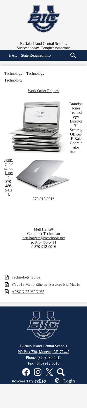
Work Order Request (43, 91)
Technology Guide (26, 277)
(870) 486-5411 (49, 357)
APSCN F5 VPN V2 (28, 292)
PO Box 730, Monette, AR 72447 (43, 352)
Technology (13, 73)
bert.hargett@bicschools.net (43, 238)
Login (64, 381)
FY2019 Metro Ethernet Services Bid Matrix (46, 284)
